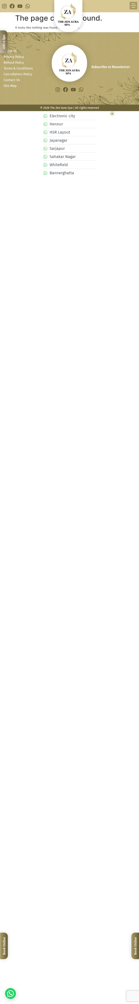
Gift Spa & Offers (54, 697)
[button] (10, 993)
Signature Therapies (79, 650)
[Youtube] (19, 6)
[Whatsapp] (27, 6)
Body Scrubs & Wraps (38, 659)
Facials (57, 645)
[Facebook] (12, 6)
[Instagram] (4, 6)
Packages (16, 688)
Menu (7, 679)
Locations (75, 688)
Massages (16, 645)
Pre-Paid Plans (36, 697)
